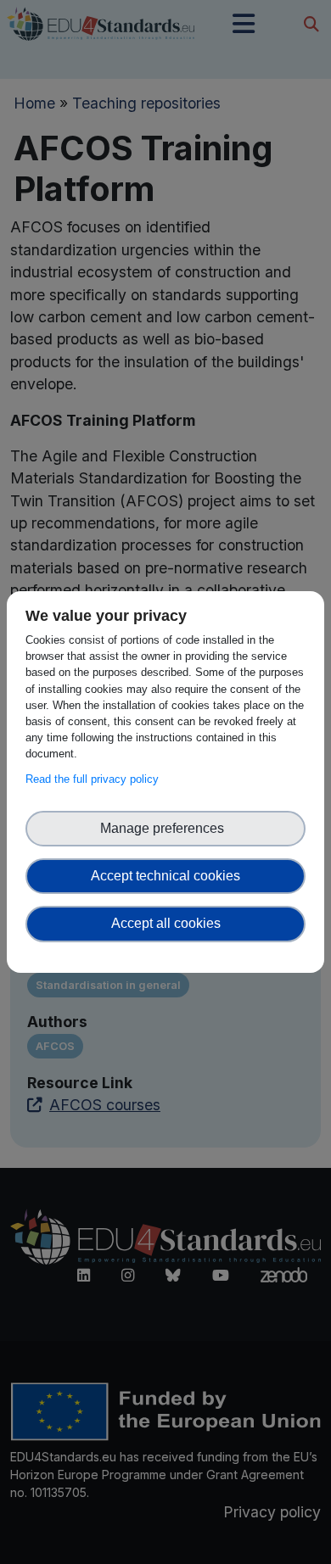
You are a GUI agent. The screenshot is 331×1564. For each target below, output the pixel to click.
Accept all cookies (166, 923)
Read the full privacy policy (95, 779)
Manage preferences (165, 828)
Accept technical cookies (165, 876)
